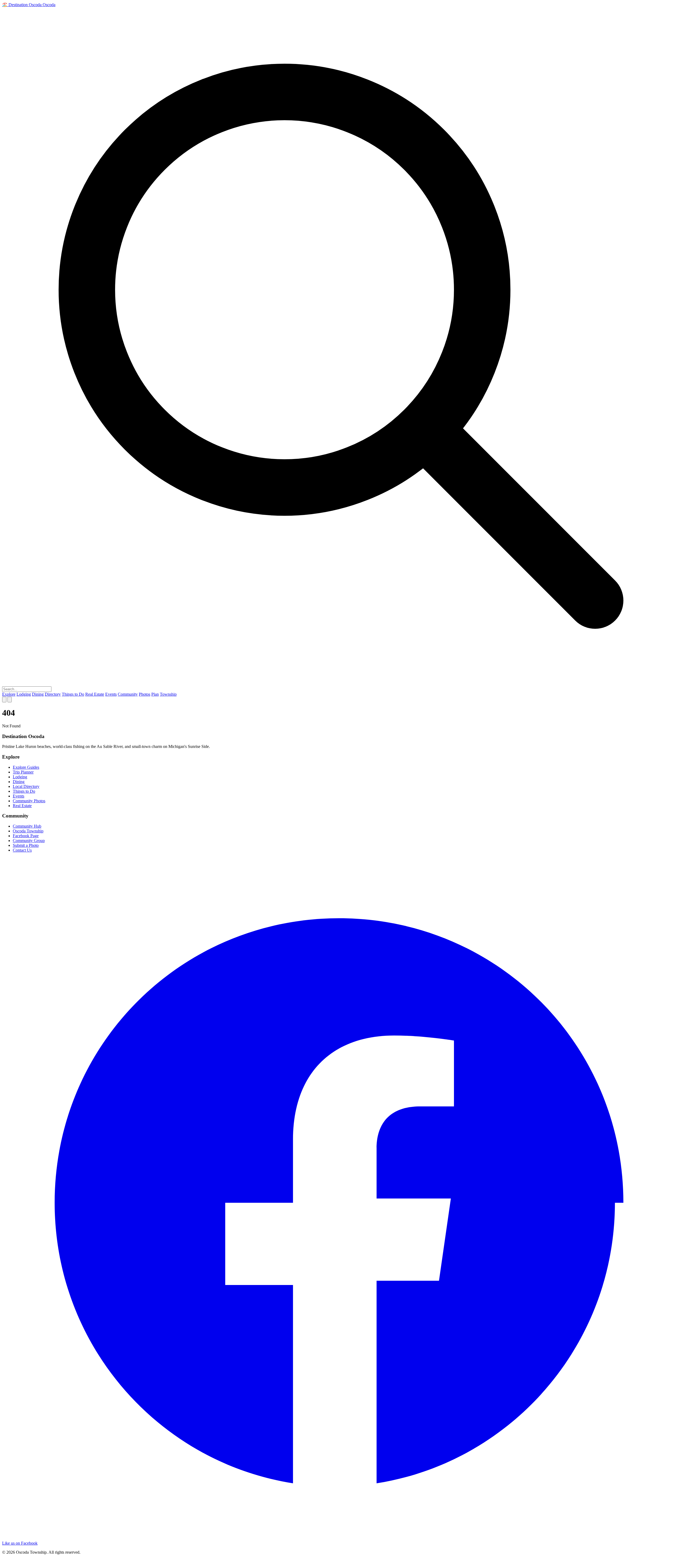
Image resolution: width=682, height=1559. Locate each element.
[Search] (4, 699)
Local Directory (26, 786)
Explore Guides (26, 767)
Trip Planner (23, 772)
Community (128, 694)
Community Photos (29, 801)
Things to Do (73, 694)
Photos (144, 694)
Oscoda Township (28, 831)
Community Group (29, 840)
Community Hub (27, 826)
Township (168, 694)
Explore (8, 694)
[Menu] (9, 699)
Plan (155, 694)
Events (111, 694)
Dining (38, 694)
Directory (53, 694)
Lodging (24, 694)
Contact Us (22, 850)
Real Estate (94, 694)
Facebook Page (26, 835)
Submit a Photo (26, 845)
